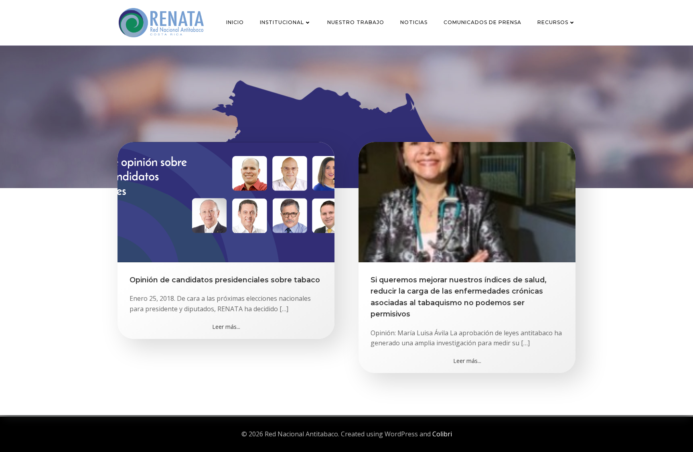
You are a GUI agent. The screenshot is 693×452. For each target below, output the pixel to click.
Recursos (552, 22)
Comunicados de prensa (482, 22)
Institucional (282, 22)
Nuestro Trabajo (355, 22)
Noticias (414, 22)
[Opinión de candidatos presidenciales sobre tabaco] (226, 201)
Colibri (442, 434)
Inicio (235, 22)
